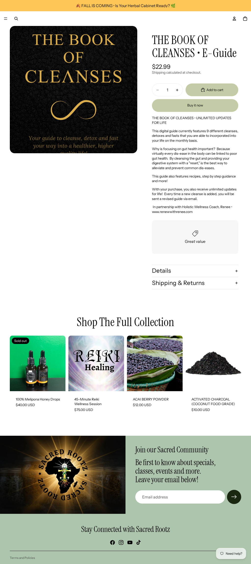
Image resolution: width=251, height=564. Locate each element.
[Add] (175, 383)
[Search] (16, 18)
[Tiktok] (138, 542)
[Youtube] (130, 542)
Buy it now (195, 105)
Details (161, 270)
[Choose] (116, 383)
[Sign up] (234, 497)
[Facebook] (112, 542)
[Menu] (5, 18)
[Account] (234, 18)
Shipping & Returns (178, 282)
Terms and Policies (22, 558)
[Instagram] (121, 542)
